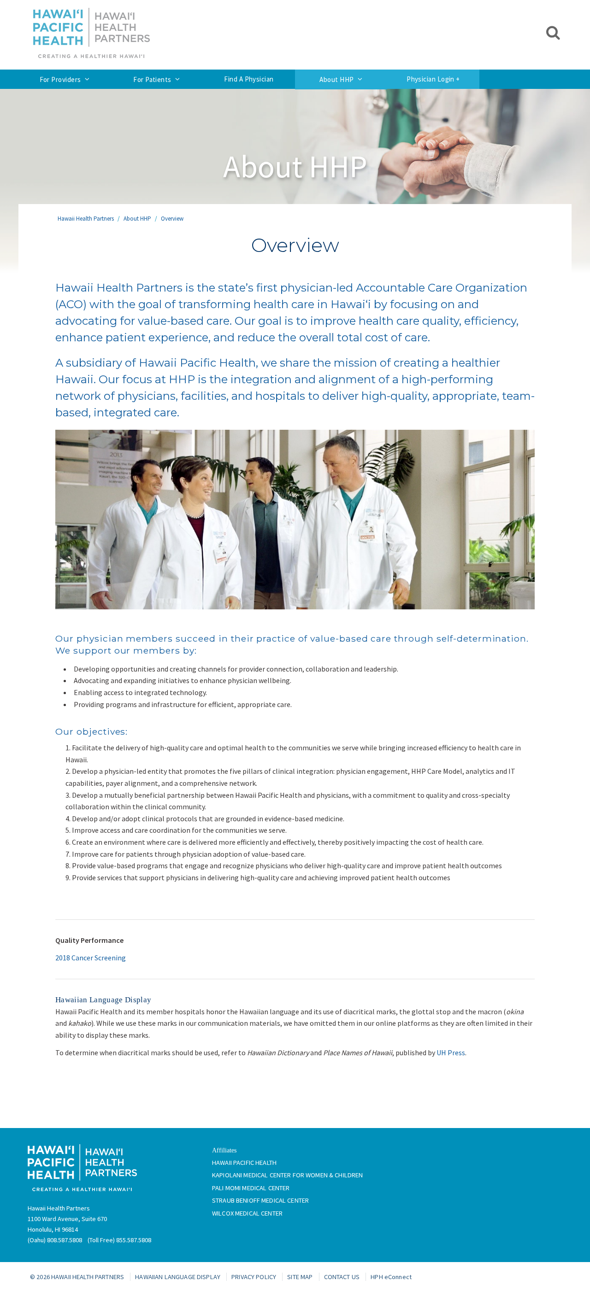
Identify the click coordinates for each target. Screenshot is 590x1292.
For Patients (152, 79)
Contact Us (342, 1277)
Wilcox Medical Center (247, 1213)
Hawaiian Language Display (177, 1277)
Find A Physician (248, 79)
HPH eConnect (391, 1277)
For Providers (60, 79)
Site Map (300, 1277)
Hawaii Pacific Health (244, 1162)
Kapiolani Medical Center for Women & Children (287, 1175)
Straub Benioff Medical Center (260, 1200)
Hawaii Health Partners (86, 218)
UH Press (451, 1052)
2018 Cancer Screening (90, 957)
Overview (172, 218)
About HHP (336, 79)
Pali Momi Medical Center (250, 1188)
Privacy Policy (253, 1277)
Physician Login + (433, 79)
